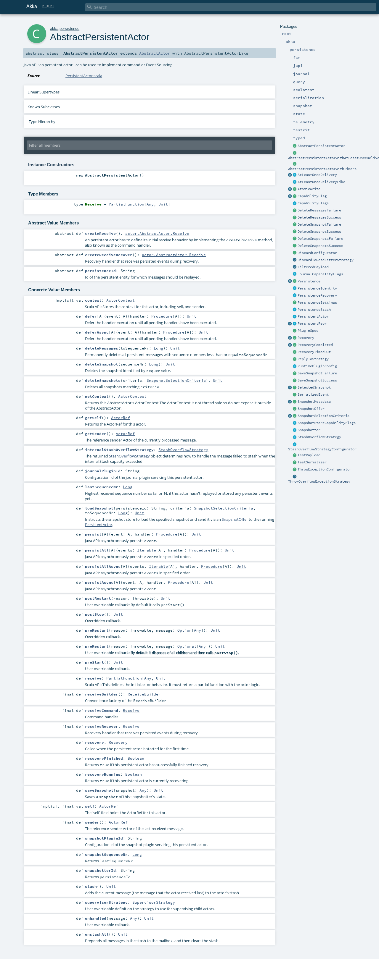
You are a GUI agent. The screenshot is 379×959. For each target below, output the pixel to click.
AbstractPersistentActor (321, 146)
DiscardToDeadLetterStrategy (326, 260)
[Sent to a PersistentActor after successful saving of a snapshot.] (295, 380)
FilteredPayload (313, 267)
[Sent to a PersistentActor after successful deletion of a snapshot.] (295, 231)
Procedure (162, 316)
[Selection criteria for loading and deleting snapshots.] (295, 416)
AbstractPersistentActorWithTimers (322, 169)
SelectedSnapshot (314, 387)
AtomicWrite (309, 189)
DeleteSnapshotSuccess (319, 231)
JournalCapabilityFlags (320, 274)
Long (158, 348)
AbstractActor (154, 53)
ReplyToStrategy (313, 359)
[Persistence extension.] (295, 281)
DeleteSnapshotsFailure (320, 239)
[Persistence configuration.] (295, 302)
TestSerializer (312, 462)
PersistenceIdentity (317, 288)
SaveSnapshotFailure (317, 373)
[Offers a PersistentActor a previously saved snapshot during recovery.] (295, 409)
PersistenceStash (314, 310)
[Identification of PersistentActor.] (295, 288)
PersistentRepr (312, 323)
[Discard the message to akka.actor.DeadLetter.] (295, 260)
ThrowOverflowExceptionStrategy (319, 481)
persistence (69, 28)
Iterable (146, 550)
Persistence (309, 281)
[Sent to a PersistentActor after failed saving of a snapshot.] (295, 373)
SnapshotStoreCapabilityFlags (327, 423)
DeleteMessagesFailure (319, 210)
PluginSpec (308, 331)
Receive (131, 710)
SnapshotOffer (311, 409)
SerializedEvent (313, 394)
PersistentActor (313, 316)
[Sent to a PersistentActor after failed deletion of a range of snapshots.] (295, 239)
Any (150, 204)
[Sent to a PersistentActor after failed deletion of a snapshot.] (295, 224)
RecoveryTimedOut (314, 352)
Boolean (136, 758)
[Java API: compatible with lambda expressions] (295, 153)
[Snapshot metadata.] (295, 402)
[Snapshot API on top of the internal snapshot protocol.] (295, 430)
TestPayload (309, 455)
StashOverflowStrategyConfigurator (322, 449)
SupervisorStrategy (153, 902)
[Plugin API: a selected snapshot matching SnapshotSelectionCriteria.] (295, 387)
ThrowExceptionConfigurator (324, 469)
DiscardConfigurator (317, 253)
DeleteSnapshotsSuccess (320, 246)
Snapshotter (309, 430)
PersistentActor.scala (83, 75)
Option (184, 630)
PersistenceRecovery (317, 295)
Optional (186, 646)
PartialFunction (126, 204)
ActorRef (120, 417)
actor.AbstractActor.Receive (157, 233)
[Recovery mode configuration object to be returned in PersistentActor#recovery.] (295, 338)
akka (54, 28)
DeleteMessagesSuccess (319, 217)
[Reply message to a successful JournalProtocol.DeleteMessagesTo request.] (295, 217)
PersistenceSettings (317, 302)
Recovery (306, 338)
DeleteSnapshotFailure (319, 224)
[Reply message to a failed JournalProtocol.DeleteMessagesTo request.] (295, 210)
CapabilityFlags (313, 203)
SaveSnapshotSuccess (317, 380)
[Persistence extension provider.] (290, 281)
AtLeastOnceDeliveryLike (321, 182)
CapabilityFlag (312, 196)
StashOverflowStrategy (319, 437)
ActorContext (120, 300)
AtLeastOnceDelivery (317, 175)
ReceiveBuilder (144, 694)
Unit (163, 204)
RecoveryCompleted (315, 345)
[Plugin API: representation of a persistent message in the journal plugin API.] (295, 323)
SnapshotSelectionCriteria (323, 416)
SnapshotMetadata (314, 402)
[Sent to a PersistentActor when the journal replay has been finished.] (290, 345)
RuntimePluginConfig (317, 366)
